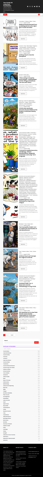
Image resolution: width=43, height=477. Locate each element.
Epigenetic (26, 277)
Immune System (6, 371)
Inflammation (27, 140)
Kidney (4, 431)
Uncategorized (6, 396)
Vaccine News (28, 50)
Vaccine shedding (26, 51)
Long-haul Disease (28, 103)
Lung (4, 413)
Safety (4, 409)
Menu (5, 14)
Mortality (5, 422)
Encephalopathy (22, 137)
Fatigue (26, 102)
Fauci (25, 46)
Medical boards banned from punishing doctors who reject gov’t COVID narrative (28, 26)
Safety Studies (6, 376)
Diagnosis (21, 177)
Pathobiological (32, 190)
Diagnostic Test (22, 179)
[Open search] (39, 14)
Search (6, 340)
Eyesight (5, 432)
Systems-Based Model (23, 195)
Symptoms (5, 374)
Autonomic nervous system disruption (27, 176)
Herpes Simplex (32, 102)
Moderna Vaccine (7, 411)
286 (12, 335)
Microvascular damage (24, 185)
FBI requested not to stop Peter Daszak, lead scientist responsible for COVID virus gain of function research (28, 315)
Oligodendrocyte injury (23, 142)
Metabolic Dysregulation (31, 183)
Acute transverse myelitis (24, 132)
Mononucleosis (22, 105)
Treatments (34, 195)
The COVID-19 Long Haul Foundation (7, 4)
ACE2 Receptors (6, 407)
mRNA (4, 389)
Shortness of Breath (7, 423)
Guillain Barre (25, 138)
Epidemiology (31, 100)
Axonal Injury (33, 132)
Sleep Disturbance (32, 193)
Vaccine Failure (26, 48)
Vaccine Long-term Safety (9, 367)
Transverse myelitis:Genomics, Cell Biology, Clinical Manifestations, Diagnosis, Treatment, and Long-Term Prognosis (28, 153)
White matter (22, 147)
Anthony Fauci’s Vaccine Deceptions (26, 55)
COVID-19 (26, 100)
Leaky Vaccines (6, 400)
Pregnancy (35, 46)
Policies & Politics (28, 21)
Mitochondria (22, 186)
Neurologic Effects (23, 141)
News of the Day (6, 380)
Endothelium (21, 182)
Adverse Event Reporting (8, 385)
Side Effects (5, 436)
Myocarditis (5, 405)
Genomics (5, 440)
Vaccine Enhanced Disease (9, 365)
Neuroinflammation (32, 189)
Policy (34, 21)
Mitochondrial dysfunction (31, 186)
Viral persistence (23, 196)
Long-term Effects (7, 360)
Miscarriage (29, 46)
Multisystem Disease (23, 189)
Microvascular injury (33, 185)
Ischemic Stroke (34, 140)
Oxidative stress (32, 142)
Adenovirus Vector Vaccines (9, 434)
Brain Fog (21, 100)
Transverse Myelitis (23, 144)
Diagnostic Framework (28, 177)
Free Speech (21, 21)
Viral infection (29, 105)
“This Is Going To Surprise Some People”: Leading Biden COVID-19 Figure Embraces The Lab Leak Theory (28, 80)
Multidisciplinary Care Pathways (25, 187)
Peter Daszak (22, 307)
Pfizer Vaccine (6, 394)
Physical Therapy (22, 192)
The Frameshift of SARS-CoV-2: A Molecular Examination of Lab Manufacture (28, 228)
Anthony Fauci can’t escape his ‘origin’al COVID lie (27, 256)
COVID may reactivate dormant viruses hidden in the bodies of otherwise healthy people (28, 111)
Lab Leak (21, 74)
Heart (4, 402)
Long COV (21, 103)
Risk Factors (5, 420)
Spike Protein (6, 403)
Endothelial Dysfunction (31, 180)
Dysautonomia (22, 180)
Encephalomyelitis (26, 135)
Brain (4, 378)
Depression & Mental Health (9, 438)
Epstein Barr (21, 102)
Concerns (21, 46)
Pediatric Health (6, 425)
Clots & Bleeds (6, 373)
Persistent (21, 280)
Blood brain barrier (23, 134)
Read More (23, 38)
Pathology (33, 278)
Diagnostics (28, 179)
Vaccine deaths (23, 47)
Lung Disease (6, 414)
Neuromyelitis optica (32, 141)
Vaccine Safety (33, 145)
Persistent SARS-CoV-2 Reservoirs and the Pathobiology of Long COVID (27, 285)
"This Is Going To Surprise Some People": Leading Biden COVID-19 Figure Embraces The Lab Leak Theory (21, 464)
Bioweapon (21, 224)
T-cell (30, 195)
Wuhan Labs (25, 74)
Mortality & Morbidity (7, 393)
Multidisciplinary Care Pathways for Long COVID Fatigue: (26, 201)
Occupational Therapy (23, 190)
